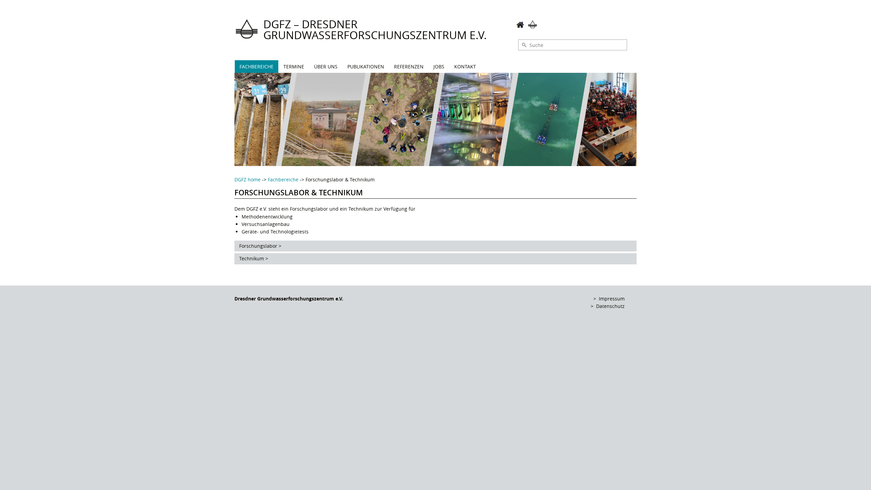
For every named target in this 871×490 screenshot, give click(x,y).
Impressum (612, 298)
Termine (293, 66)
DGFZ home (247, 179)
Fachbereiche (257, 66)
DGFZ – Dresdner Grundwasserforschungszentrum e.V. (375, 29)
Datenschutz (610, 306)
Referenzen (409, 66)
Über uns (326, 66)
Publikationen (365, 66)
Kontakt (465, 66)
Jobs (438, 66)
